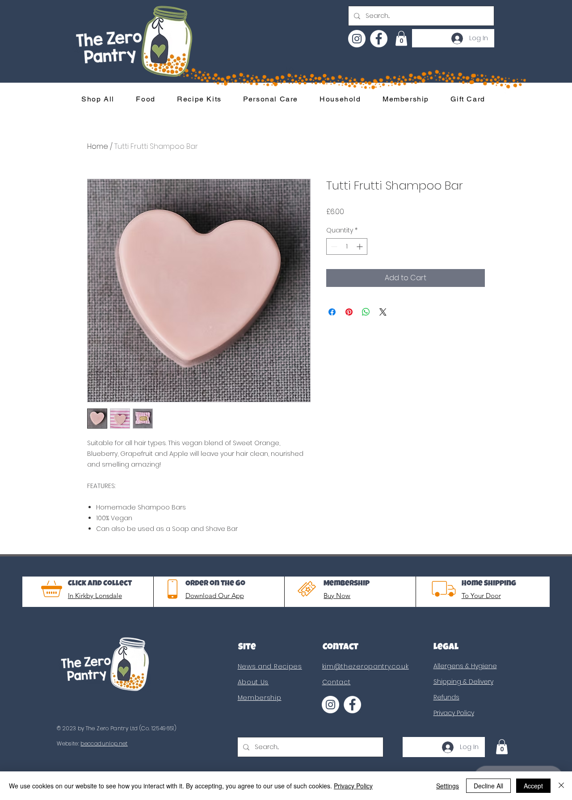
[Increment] (360, 246)
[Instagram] (357, 38)
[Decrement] (333, 246)
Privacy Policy (353, 785)
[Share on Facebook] (332, 312)
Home (97, 146)
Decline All (488, 785)
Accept (533, 785)
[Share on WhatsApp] (366, 312)
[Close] (561, 786)
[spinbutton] (347, 246)
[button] (401, 38)
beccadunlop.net (103, 743)
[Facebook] (378, 38)
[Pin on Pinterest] (349, 312)
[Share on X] (383, 312)
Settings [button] (447, 785)
